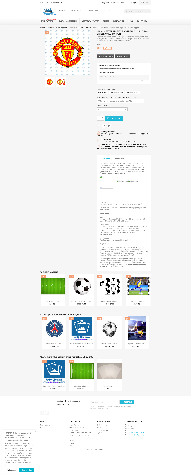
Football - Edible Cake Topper (81, 301)
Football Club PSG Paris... (54, 344)
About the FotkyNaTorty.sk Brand (80, 433)
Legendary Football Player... (137, 344)
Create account (102, 430)
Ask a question (123, 56)
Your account (103, 421)
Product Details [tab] (119, 158)
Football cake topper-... (53, 301)
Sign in (99, 427)
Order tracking (102, 425)
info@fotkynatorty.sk (139, 435)
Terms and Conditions (76, 427)
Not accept (11, 470)
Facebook (42, 413)
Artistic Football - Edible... (109, 344)
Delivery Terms (74, 425)
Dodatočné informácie (106, 73)
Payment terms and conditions (79, 435)
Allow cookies (26, 470)
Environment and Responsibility (79, 438)
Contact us (72, 440)
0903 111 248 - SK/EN (54, 2)
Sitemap (71, 443)
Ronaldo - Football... (138, 301)
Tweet (109, 126)
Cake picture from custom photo (81, 344)
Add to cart (114, 118)
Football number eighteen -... (110, 301)
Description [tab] (105, 158)
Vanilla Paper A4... (109, 386)
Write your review (106, 56)
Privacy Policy (73, 430)
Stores (71, 446)
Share (104, 126)
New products (45, 425)
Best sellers (44, 427)
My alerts (100, 433)
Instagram (47, 413)
